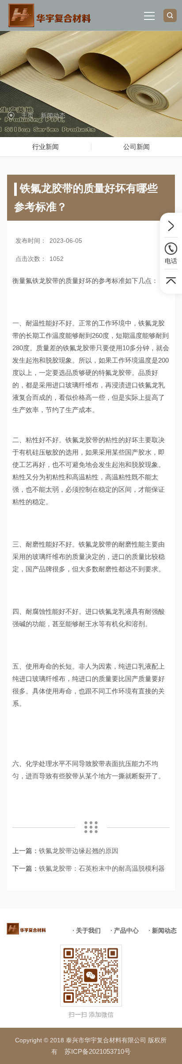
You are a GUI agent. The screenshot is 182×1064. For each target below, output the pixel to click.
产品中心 (126, 930)
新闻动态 (53, 115)
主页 (27, 115)
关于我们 (88, 930)
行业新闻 (45, 146)
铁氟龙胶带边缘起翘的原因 (78, 850)
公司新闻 (136, 146)
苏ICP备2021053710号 (97, 1051)
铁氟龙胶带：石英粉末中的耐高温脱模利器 (102, 868)
